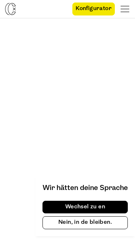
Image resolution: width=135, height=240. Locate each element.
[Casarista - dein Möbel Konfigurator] (10, 9)
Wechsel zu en (85, 207)
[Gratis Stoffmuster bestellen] (60, 9)
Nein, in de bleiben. (85, 222)
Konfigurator (94, 9)
